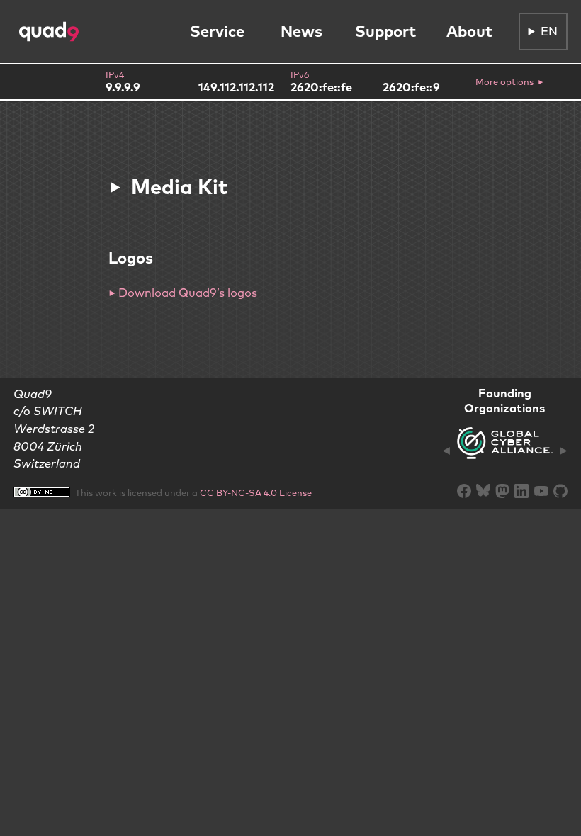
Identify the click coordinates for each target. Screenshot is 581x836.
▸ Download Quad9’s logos (182, 292)
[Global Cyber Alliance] (505, 451)
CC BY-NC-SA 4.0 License (256, 492)
